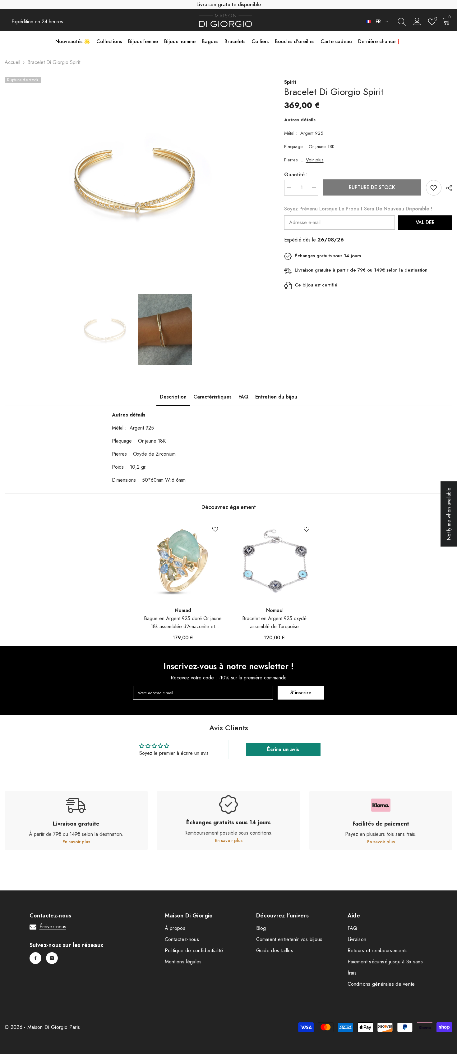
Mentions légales (183, 961)
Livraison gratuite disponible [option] (228, 4)
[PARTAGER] (446, 188)
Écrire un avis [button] (283, 749)
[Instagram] (52, 958)
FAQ (243, 396)
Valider (425, 222)
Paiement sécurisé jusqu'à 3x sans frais (385, 967)
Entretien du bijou (276, 396)
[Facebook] (35, 958)
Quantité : (295, 174)
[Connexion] (417, 21)
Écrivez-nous (52, 926)
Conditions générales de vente (381, 984)
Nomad (183, 610)
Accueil (12, 62)
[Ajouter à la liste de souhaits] (433, 188)
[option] (135, 180)
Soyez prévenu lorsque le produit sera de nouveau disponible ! (358, 208)
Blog (261, 928)
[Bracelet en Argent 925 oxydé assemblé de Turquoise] (274, 561)
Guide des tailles (274, 950)
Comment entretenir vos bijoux (289, 939)
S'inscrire (301, 692)
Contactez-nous (182, 939)
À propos (175, 928)
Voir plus (315, 159)
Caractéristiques (212, 396)
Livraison (357, 939)
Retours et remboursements (378, 950)
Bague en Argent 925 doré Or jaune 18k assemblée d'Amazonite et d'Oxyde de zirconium (183, 623)
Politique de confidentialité (194, 950)
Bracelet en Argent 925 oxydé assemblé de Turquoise (274, 622)
